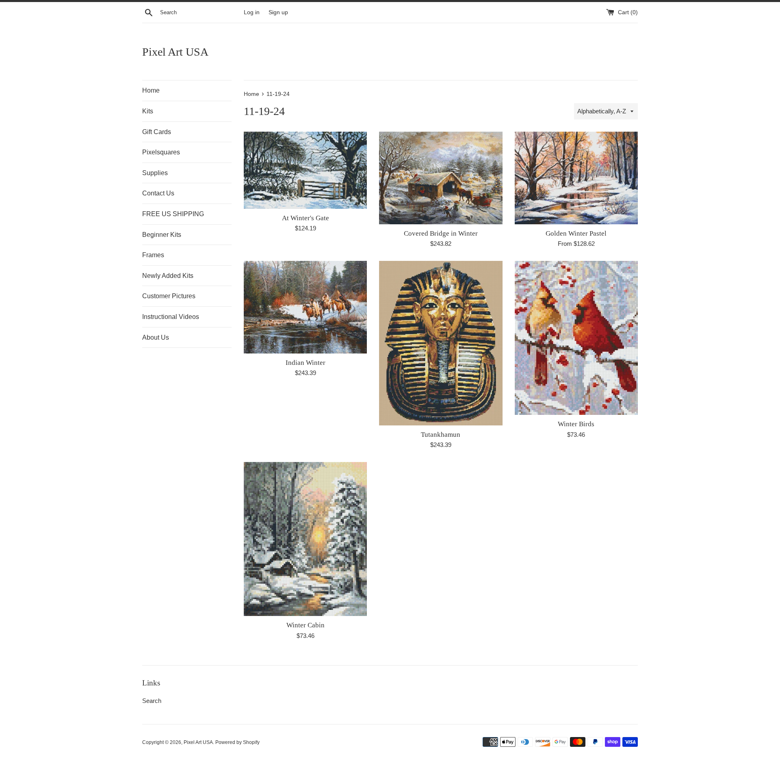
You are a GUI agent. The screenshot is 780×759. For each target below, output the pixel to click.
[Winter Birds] (576, 338)
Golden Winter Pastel (576, 233)
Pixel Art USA (175, 52)
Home (151, 90)
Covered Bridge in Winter (441, 233)
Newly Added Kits (167, 275)
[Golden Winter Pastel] (576, 178)
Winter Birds (576, 424)
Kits (147, 111)
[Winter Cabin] (305, 539)
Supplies (155, 172)
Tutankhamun (440, 434)
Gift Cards (156, 131)
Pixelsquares (161, 152)
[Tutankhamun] (440, 343)
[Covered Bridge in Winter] (440, 178)
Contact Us (158, 193)
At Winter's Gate (305, 218)
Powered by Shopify (237, 742)
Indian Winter (305, 362)
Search (151, 700)
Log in (252, 12)
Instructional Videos (170, 316)
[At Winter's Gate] (305, 170)
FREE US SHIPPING (173, 213)
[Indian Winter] (305, 307)
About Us (155, 337)
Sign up (278, 12)
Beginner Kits (161, 234)
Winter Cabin (305, 625)
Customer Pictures (168, 296)
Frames (153, 255)
